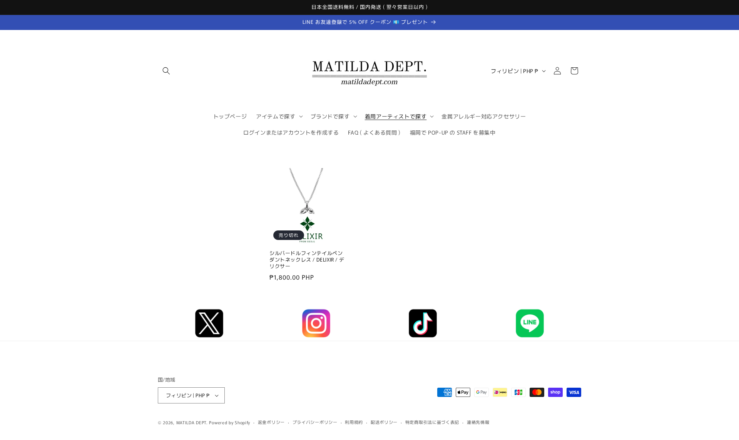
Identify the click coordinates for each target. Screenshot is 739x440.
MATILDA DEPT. (192, 422)
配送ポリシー (384, 422)
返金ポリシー (271, 422)
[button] (166, 70)
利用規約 (354, 422)
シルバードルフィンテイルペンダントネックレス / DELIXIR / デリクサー (306, 260)
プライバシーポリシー (315, 422)
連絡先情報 (478, 422)
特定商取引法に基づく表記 (432, 422)
